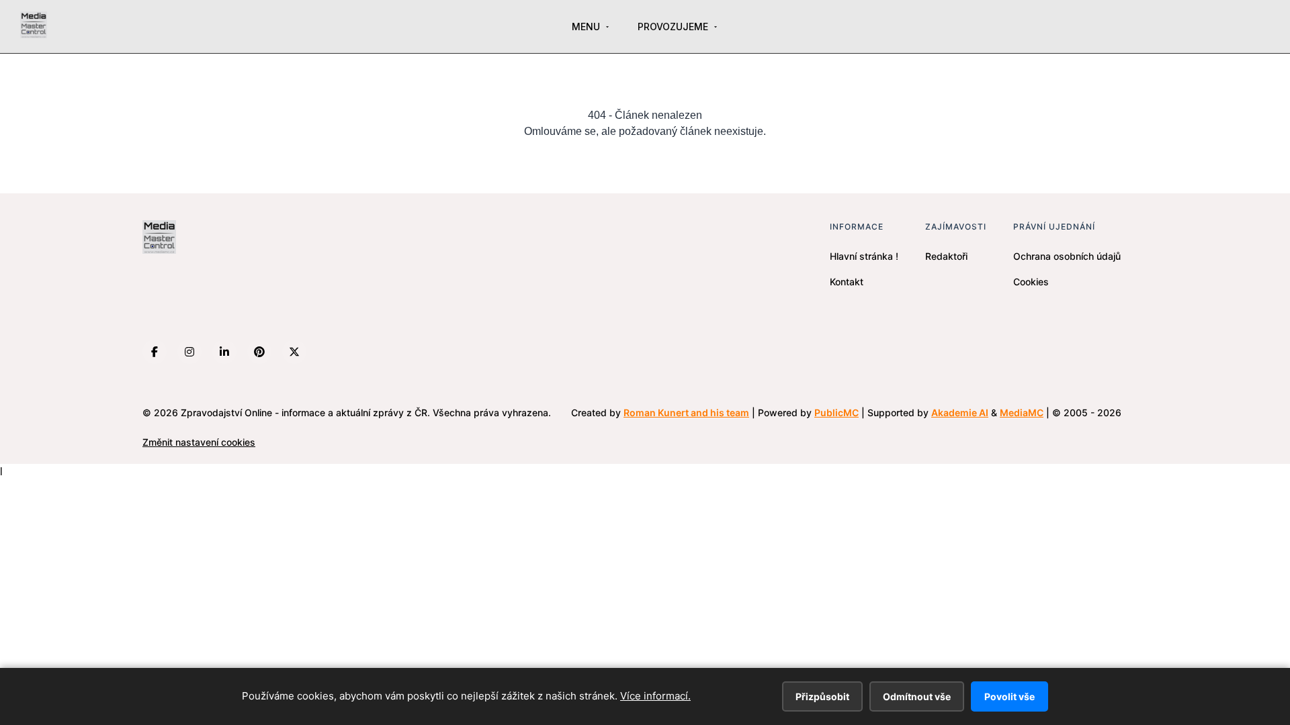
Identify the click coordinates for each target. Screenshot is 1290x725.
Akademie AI (959, 412)
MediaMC (1021, 412)
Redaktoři (946, 256)
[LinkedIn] (224, 352)
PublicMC (836, 412)
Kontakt (846, 281)
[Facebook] (154, 352)
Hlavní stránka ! (864, 256)
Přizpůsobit (822, 696)
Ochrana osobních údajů (1067, 256)
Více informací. (655, 695)
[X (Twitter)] (294, 352)
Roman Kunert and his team (686, 412)
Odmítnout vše (917, 696)
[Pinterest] (259, 352)
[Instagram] (189, 352)
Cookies (1031, 281)
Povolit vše (1009, 696)
